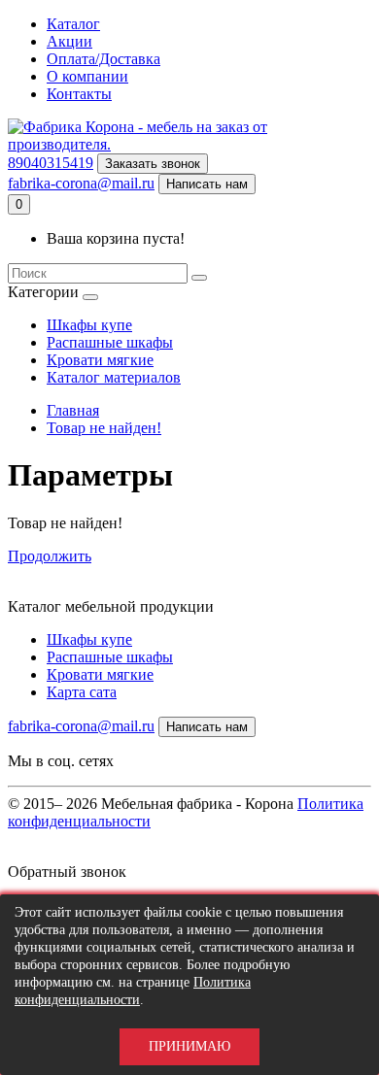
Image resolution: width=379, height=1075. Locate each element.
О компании (87, 76)
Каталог (73, 24)
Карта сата (82, 692)
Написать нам (207, 184)
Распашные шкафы (110, 342)
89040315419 (50, 162)
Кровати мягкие (100, 360)
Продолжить (49, 556)
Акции (69, 41)
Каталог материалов (114, 377)
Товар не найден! (104, 428)
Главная (73, 410)
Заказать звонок (152, 163)
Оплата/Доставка (103, 58)
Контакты (79, 93)
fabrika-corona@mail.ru (81, 183)
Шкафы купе (89, 325)
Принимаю (189, 1046)
